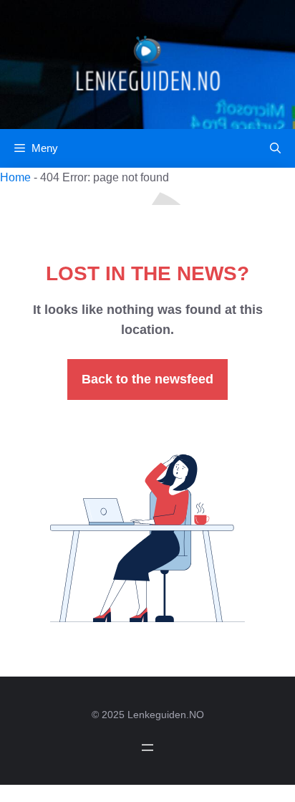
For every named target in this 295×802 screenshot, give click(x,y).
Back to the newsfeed (147, 379)
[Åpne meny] (147, 747)
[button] (275, 148)
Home (15, 177)
